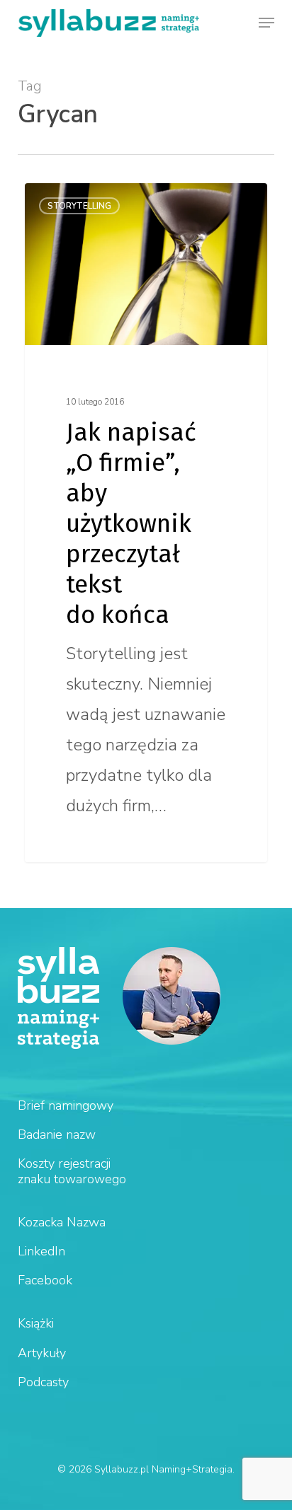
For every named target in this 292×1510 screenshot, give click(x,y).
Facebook (45, 1280)
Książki (36, 1323)
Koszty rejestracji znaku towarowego (72, 1171)
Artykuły (42, 1353)
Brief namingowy (65, 1105)
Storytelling (79, 205)
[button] (266, 23)
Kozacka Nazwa (62, 1222)
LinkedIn (41, 1251)
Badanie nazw (57, 1134)
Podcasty (43, 1381)
